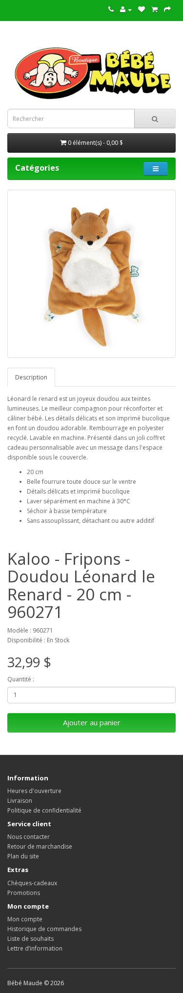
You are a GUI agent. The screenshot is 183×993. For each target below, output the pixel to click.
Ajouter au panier (92, 722)
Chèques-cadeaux (32, 883)
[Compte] (126, 9)
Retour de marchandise (39, 846)
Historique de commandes (44, 929)
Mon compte (24, 919)
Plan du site (23, 856)
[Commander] (167, 9)
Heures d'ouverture (34, 791)
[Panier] (154, 9)
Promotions (23, 893)
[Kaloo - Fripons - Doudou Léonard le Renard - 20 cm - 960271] (91, 274)
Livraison (19, 800)
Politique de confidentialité (44, 810)
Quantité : (20, 679)
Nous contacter (28, 837)
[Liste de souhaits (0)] (141, 9)
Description (31, 377)
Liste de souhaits (30, 938)
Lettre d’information (34, 948)
